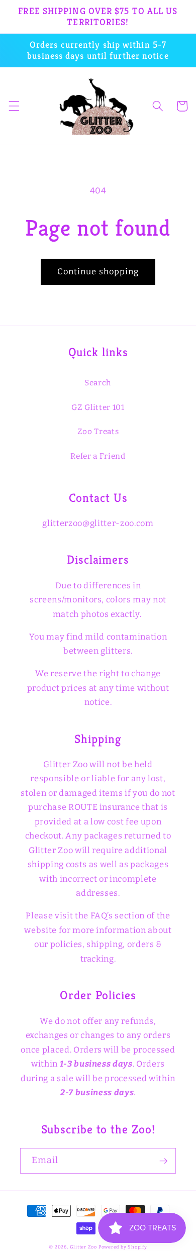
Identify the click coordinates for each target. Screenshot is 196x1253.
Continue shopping (98, 271)
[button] (14, 106)
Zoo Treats (98, 431)
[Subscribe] (163, 1161)
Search (98, 382)
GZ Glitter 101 (97, 407)
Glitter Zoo (83, 1246)
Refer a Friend (97, 456)
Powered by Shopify (123, 1246)
